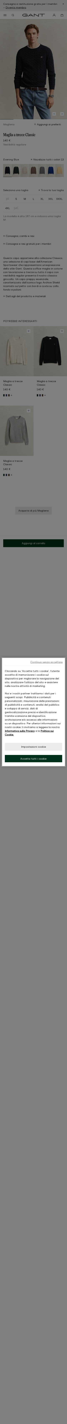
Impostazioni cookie (33, 746)
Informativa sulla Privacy (20, 730)
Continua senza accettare (46, 662)
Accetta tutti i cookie (33, 758)
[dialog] (33, 712)
